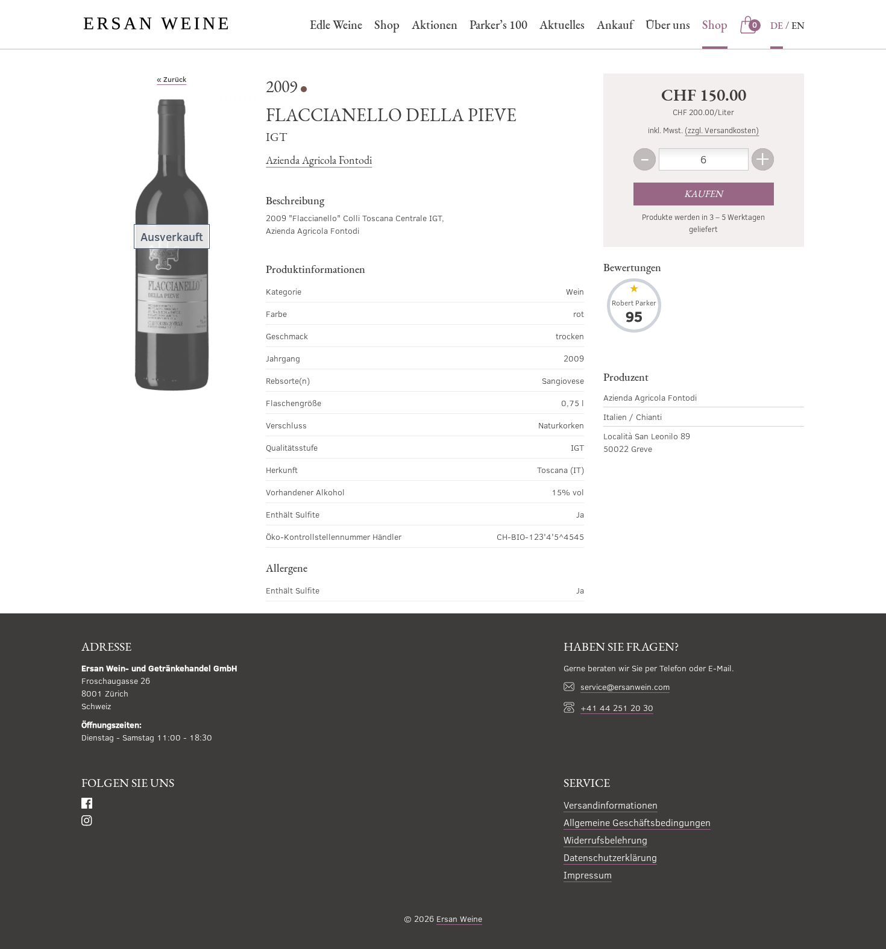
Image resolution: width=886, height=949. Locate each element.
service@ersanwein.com (625, 686)
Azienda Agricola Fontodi (319, 160)
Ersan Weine (459, 918)
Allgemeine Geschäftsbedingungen (637, 822)
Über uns (668, 25)
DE (776, 25)
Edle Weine (336, 25)
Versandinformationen (611, 804)
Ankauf (615, 25)
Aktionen (434, 25)
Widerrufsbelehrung (605, 839)
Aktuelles (562, 25)
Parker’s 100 (498, 25)
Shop (387, 25)
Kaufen (703, 193)
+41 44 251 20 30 (616, 707)
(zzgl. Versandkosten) (722, 130)
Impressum (588, 874)
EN (798, 25)
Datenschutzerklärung (610, 857)
